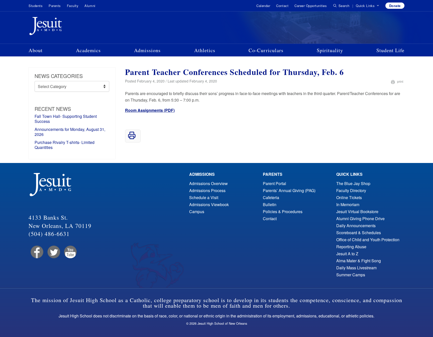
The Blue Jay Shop (353, 183)
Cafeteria (271, 197)
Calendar (263, 5)
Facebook (36, 252)
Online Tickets (349, 197)
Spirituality (330, 50)
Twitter (53, 252)
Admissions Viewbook (209, 204)
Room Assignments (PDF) (150, 110)
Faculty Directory (351, 190)
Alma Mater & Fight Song (358, 261)
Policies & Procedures (282, 211)
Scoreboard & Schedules (358, 232)
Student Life (390, 50)
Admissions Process (207, 190)
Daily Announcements (356, 225)
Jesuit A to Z (347, 254)
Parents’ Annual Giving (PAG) (289, 190)
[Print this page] (132, 138)
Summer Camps (350, 275)
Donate (395, 5)
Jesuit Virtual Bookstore (357, 211)
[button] (367, 6)
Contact (282, 5)
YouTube (70, 252)
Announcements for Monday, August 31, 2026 (70, 131)
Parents (55, 5)
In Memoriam (347, 204)
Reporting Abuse (351, 246)
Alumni (89, 5)
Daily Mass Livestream (356, 268)
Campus (196, 211)
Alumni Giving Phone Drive (360, 218)
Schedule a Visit (203, 197)
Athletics (204, 50)
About (36, 50)
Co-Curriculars (266, 50)
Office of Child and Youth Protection (367, 239)
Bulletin (269, 204)
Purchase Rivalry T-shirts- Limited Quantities (64, 144)
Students (36, 5)
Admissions (147, 50)
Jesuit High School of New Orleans (64, 27)
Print (399, 81)
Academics (88, 50)
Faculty (73, 5)
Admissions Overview (208, 183)
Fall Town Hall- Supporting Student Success (66, 118)
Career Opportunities (310, 5)
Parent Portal (274, 183)
